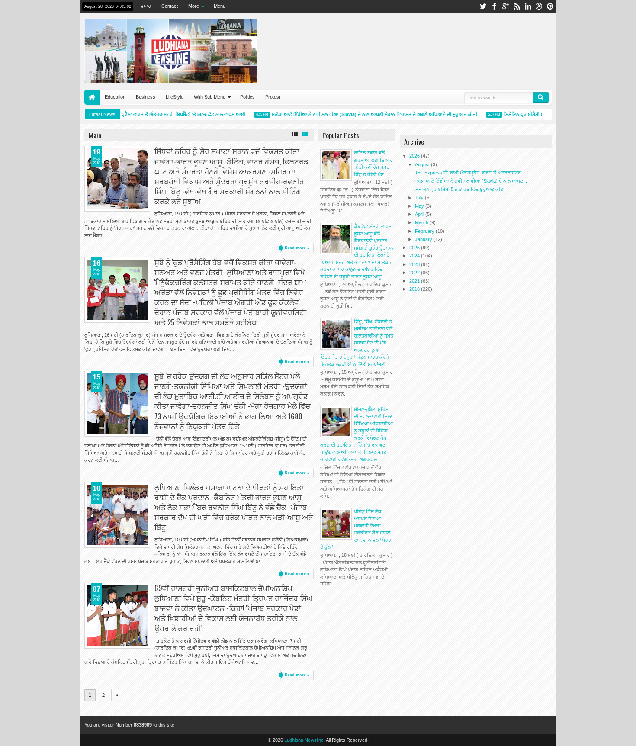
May (420, 206)
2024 (415, 255)
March (422, 222)
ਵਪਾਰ (146, 6)
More (193, 6)
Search (541, 97)
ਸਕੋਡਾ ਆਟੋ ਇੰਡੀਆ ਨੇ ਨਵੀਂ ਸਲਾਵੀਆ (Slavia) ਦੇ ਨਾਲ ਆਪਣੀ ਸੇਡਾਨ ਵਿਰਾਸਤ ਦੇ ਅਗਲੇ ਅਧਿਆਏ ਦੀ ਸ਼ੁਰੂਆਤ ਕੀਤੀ (367, 114)
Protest (272, 97)
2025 (415, 247)
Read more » (297, 248)
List (305, 134)
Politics (247, 97)
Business (145, 97)
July (420, 197)
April (420, 214)
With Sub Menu (209, 97)
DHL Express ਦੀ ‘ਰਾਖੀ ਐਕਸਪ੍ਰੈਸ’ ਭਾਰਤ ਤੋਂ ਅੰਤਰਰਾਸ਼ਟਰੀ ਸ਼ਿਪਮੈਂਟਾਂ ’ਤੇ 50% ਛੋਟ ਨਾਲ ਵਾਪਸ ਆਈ (147, 114)
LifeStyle (174, 97)
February (425, 231)
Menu (219, 6)
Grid (294, 134)
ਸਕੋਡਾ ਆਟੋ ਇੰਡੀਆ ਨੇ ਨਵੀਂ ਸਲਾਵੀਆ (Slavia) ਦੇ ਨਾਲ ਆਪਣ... (470, 180)
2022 (415, 272)
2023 (415, 264)
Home (92, 97)
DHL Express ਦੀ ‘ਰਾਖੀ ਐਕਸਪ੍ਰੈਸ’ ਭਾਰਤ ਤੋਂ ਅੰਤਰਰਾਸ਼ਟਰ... (469, 172)
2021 (415, 280)
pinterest (550, 6)
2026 (415, 155)
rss (516, 6)
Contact (169, 6)
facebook (494, 6)
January (424, 239)
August (423, 164)
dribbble (539, 6)
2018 (415, 289)
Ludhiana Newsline (304, 740)
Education (115, 97)
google (505, 6)
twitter (482, 6)
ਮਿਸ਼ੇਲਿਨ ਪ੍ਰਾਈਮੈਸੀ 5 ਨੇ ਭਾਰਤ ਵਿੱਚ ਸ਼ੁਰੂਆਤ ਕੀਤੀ (541, 114)
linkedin (527, 6)
